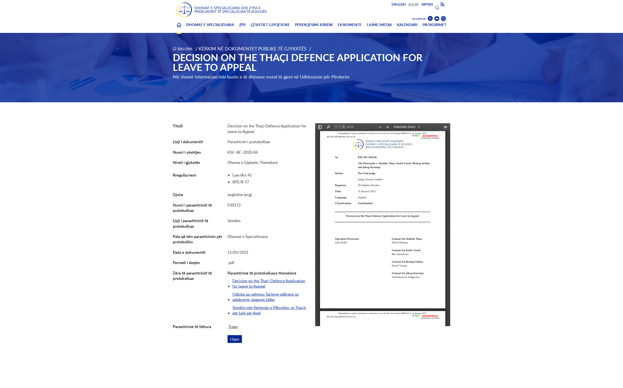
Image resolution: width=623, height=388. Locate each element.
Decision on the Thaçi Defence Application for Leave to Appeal (268, 283)
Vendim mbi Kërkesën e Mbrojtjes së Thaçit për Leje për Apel (269, 310)
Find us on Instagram (443, 18)
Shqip (413, 4)
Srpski (427, 4)
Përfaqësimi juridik (314, 24)
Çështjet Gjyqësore (270, 24)
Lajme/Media (379, 24)
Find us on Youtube (436, 18)
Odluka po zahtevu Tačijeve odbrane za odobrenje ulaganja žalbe (265, 297)
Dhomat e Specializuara (210, 24)
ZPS (242, 24)
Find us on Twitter (430, 18)
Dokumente (350, 24)
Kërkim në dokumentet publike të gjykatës (252, 49)
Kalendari (407, 24)
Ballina (179, 28)
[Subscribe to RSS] (442, 4)
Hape (236, 339)
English (399, 4)
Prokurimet (434, 24)
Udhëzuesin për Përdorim (324, 77)
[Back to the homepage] (222, 9)
